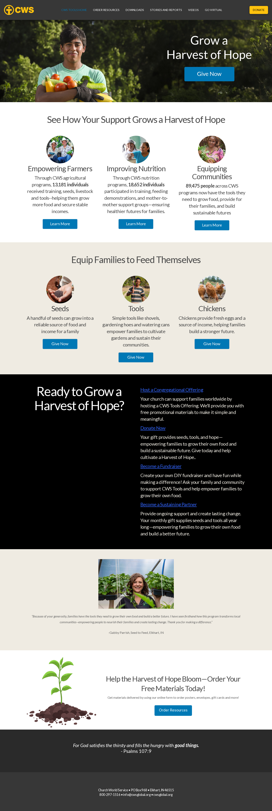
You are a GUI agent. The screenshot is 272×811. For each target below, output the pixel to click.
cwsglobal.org (163, 795)
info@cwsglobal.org (137, 795)
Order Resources (173, 710)
